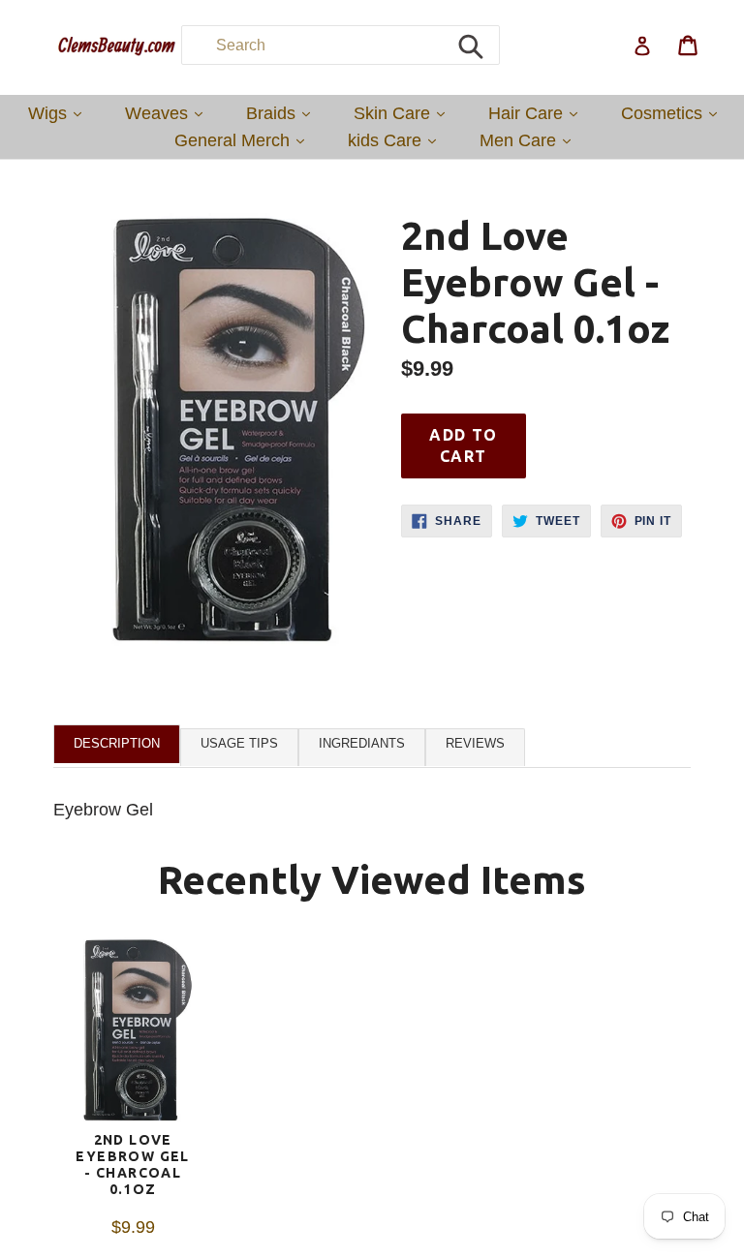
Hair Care (537, 113)
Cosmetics (674, 113)
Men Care (530, 140)
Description (117, 743)
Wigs (59, 113)
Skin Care (404, 113)
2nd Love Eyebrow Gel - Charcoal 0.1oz (132, 1164)
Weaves (168, 113)
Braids (283, 113)
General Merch (244, 140)
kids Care (397, 140)
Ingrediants (362, 743)
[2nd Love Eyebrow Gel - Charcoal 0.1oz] (133, 1034)
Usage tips (239, 743)
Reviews (475, 743)
